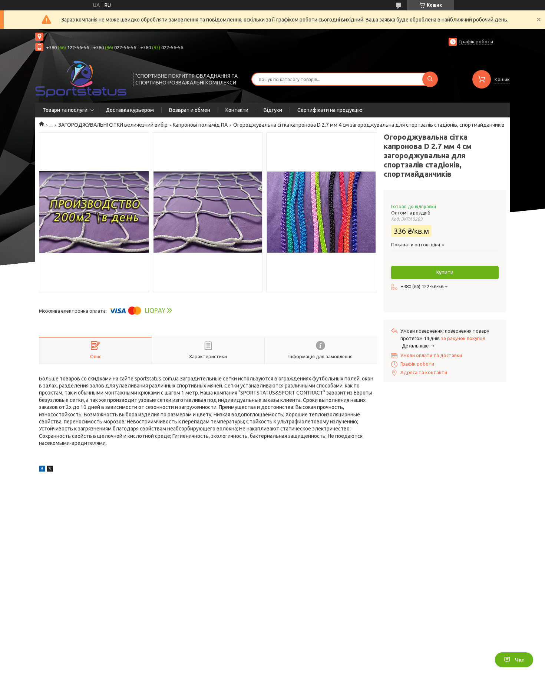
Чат (519, 660)
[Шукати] (430, 79)
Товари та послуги (65, 110)
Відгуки (273, 110)
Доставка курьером (130, 110)
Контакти (236, 110)
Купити (444, 272)
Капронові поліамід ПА (200, 125)
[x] (50, 470)
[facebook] (42, 470)
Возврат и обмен (189, 110)
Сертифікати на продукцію (330, 110)
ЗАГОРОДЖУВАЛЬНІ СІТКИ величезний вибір (113, 125)
